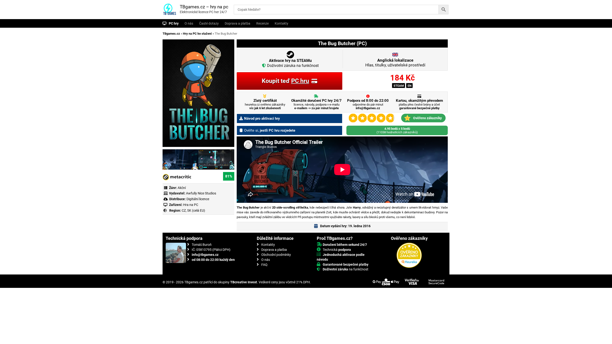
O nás (189, 23)
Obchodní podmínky (276, 255)
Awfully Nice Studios (201, 193)
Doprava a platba (237, 23)
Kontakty (281, 23)
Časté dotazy (209, 23)
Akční (182, 188)
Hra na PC (190, 205)
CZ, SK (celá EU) (193, 210)
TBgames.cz (171, 33)
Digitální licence (197, 199)
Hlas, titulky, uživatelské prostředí (395, 62)
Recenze (262, 23)
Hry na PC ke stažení (197, 33)
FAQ (264, 265)
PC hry (174, 23)
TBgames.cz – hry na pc (204, 7)
